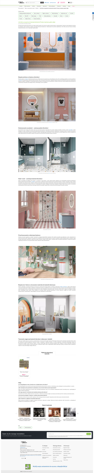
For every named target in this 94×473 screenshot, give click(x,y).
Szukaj (42, 2)
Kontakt (43, 449)
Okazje (73, 6)
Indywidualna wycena (56, 447)
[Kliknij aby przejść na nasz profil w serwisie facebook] (21, 458)
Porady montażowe (37, 18)
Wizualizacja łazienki (56, 449)
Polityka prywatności (67, 449)
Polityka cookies (66, 451)
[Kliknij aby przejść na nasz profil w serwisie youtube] (25, 458)
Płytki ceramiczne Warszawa (45, 457)
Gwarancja (55, 457)
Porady (69, 6)
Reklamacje (65, 455)
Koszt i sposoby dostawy (57, 453)
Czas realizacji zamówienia (57, 451)
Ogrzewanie (45, 6)
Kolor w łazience (37, 13)
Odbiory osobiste (56, 455)
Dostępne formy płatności (46, 455)
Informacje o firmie (45, 447)
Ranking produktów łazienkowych (25, 13)
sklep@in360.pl (22, 447)
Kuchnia (33, 6)
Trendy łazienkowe (55, 13)
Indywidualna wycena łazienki (93, 17)
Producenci (59, 6)
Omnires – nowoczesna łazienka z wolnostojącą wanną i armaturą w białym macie (24, 419)
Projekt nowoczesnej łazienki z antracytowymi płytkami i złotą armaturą (39, 419)
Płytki (20, 427)
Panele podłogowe (52, 6)
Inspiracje (64, 6)
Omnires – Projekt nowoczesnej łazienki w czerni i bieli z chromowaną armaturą (69, 419)
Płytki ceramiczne (27, 6)
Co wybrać (71, 13)
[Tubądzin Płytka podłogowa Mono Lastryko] (47, 154)
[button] (28, 357)
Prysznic (20, 18)
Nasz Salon (44, 451)
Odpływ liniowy (28, 18)
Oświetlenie (39, 6)
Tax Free (54, 459)
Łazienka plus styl (64, 13)
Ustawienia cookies (67, 453)
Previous (16, 413)
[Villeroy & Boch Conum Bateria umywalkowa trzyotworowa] (47, 104)
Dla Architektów (45, 453)
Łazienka (20, 6)
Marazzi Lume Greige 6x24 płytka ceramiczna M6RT (24, 372)
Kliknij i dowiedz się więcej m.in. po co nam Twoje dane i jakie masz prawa (30, 455)
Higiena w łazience (45, 13)
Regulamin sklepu (66, 447)
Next (77, 413)
